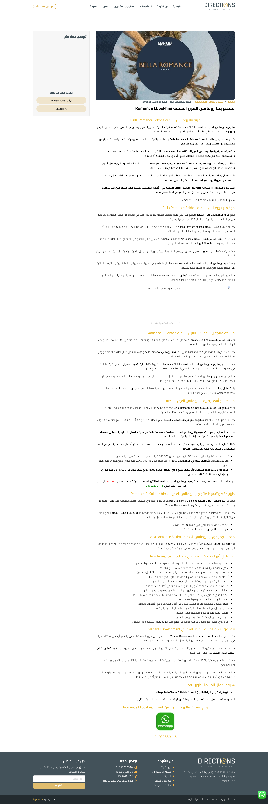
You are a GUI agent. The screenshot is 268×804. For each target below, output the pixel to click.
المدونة (94, 6)
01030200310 (124, 767)
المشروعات (146, 6)
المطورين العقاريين (124, 6)
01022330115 (154, 485)
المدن (106, 6)
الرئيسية (177, 6)
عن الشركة (162, 6)
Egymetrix (38, 799)
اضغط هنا (111, 481)
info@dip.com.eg (123, 771)
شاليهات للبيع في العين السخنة (209, 102)
